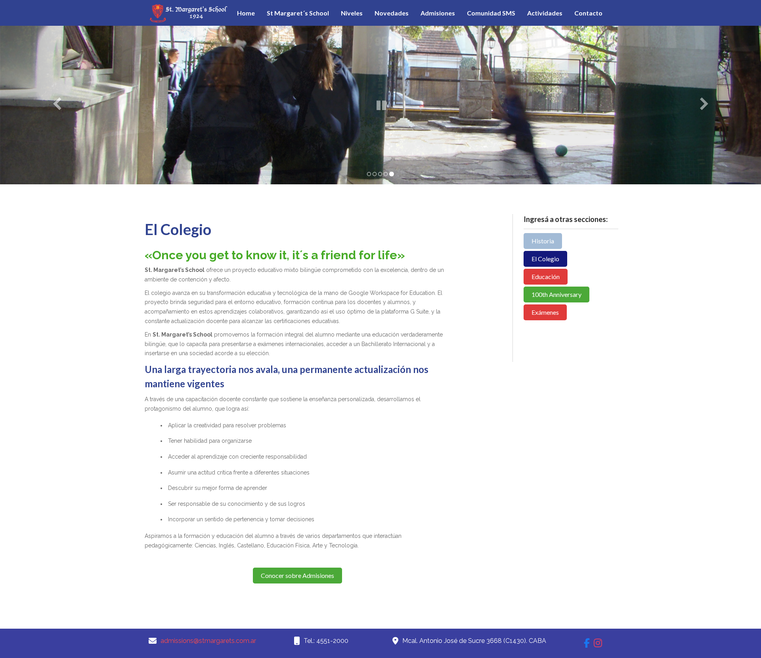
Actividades (544, 13)
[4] (386, 174)
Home (246, 13)
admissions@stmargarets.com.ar (208, 641)
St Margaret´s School (298, 13)
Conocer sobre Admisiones (297, 575)
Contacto (588, 13)
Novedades (392, 13)
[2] (375, 174)
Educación (546, 276)
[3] (380, 174)
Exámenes (545, 312)
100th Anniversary (556, 294)
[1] (369, 174)
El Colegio (545, 258)
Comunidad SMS (491, 13)
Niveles (352, 13)
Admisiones (438, 13)
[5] (391, 174)
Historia (543, 241)
